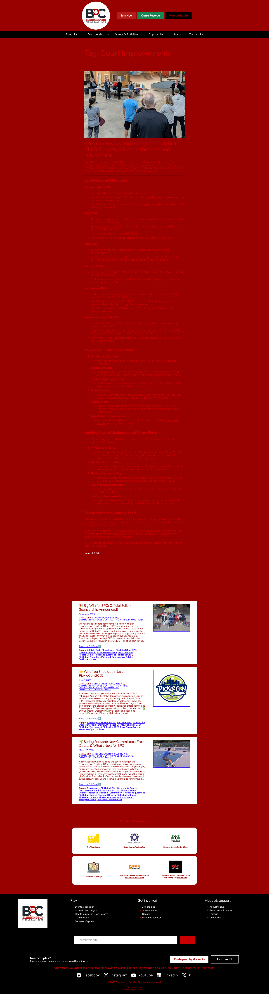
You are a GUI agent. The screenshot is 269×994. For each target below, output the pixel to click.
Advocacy (98, 618)
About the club (217, 906)
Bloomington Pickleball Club (116, 650)
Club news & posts (84, 921)
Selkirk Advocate (87, 659)
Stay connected (150, 910)
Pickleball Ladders (88, 797)
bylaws (146, 204)
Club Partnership (87, 652)
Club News (111, 618)
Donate (146, 914)
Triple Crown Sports (130, 727)
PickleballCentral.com (134, 877)
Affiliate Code (94, 650)
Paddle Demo (86, 654)
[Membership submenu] (108, 34)
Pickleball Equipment (105, 654)
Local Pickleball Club (125, 790)
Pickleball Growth (107, 795)
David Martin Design (93, 876)
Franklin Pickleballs (104, 790)
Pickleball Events (90, 687)
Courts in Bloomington (86, 910)
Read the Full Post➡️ (90, 646)
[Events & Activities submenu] (142, 34)
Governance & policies (221, 910)
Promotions (136, 620)
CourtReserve (153, 197)
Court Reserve (150, 16)
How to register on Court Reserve (91, 914)
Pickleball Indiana (126, 795)
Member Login (178, 16)
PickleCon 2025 (111, 727)
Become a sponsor (151, 917)
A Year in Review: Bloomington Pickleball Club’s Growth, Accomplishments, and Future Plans (130, 149)
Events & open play (84, 906)
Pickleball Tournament (90, 727)
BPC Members (124, 722)
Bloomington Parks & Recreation (146, 219)
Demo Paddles (125, 652)
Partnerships (118, 620)
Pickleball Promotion (89, 657)
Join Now (126, 15)
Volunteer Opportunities (95, 690)
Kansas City (139, 722)
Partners (214, 914)
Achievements (101, 684)
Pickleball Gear (124, 654)
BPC (134, 650)
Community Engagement (94, 620)
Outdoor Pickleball (88, 792)
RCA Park (129, 797)
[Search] (187, 940)
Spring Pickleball (87, 799)
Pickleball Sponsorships (111, 797)
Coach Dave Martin (107, 652)
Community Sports (126, 788)
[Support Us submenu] (167, 34)
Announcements (102, 754)
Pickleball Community (110, 792)
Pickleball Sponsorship (113, 657)
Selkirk (129, 657)
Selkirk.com (182, 877)
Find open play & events (189, 959)
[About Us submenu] (82, 34)
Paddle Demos (97, 724)
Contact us (215, 917)
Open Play (84, 724)
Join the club (148, 906)
